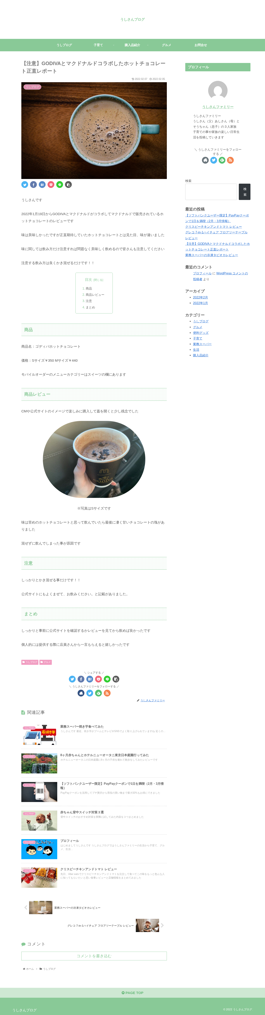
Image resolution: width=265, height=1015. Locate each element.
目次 (88, 280)
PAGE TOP (134, 993)
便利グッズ (201, 332)
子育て (197, 338)
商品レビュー (95, 294)
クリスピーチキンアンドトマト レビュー (213, 226)
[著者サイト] (81, 693)
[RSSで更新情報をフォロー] (107, 693)
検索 (188, 180)
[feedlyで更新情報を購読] (98, 693)
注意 (89, 301)
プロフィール (202, 273)
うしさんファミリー (218, 107)
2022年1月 (200, 303)
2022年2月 (200, 297)
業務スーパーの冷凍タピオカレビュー (211, 255)
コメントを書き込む (94, 956)
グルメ (47, 662)
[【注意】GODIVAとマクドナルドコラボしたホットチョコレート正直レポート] (42, 184)
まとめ (90, 307)
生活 (196, 349)
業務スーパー (202, 344)
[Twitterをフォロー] (89, 693)
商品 (89, 288)
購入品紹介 (201, 355)
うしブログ (31, 662)
